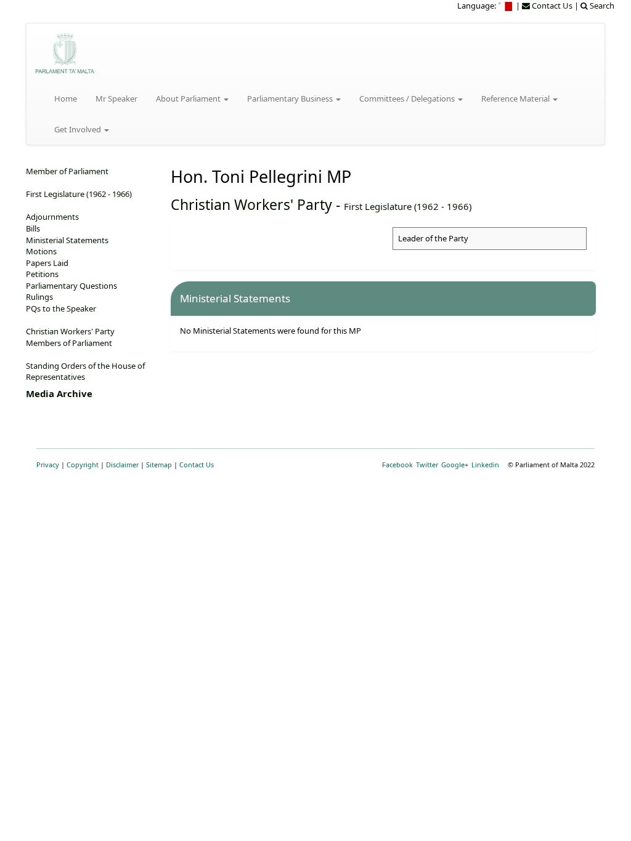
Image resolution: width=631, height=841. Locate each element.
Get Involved (78, 129)
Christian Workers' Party (251, 204)
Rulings (39, 296)
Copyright (83, 464)
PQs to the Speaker (61, 308)
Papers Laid (47, 262)
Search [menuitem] (601, 5)
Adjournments (52, 216)
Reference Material (516, 98)
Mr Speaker (116, 98)
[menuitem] (506, 5)
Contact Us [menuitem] (551, 5)
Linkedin (485, 464)
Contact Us (196, 464)
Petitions (42, 274)
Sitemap (159, 464)
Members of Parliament (69, 342)
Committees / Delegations (408, 98)
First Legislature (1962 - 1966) (407, 206)
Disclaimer (122, 464)
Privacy (47, 464)
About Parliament (189, 98)
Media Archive (59, 393)
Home (65, 98)
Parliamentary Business (291, 98)
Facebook (397, 464)
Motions (41, 251)
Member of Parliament (67, 171)
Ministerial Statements (67, 240)
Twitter (427, 464)
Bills (33, 228)
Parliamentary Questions (71, 285)
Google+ (454, 464)
